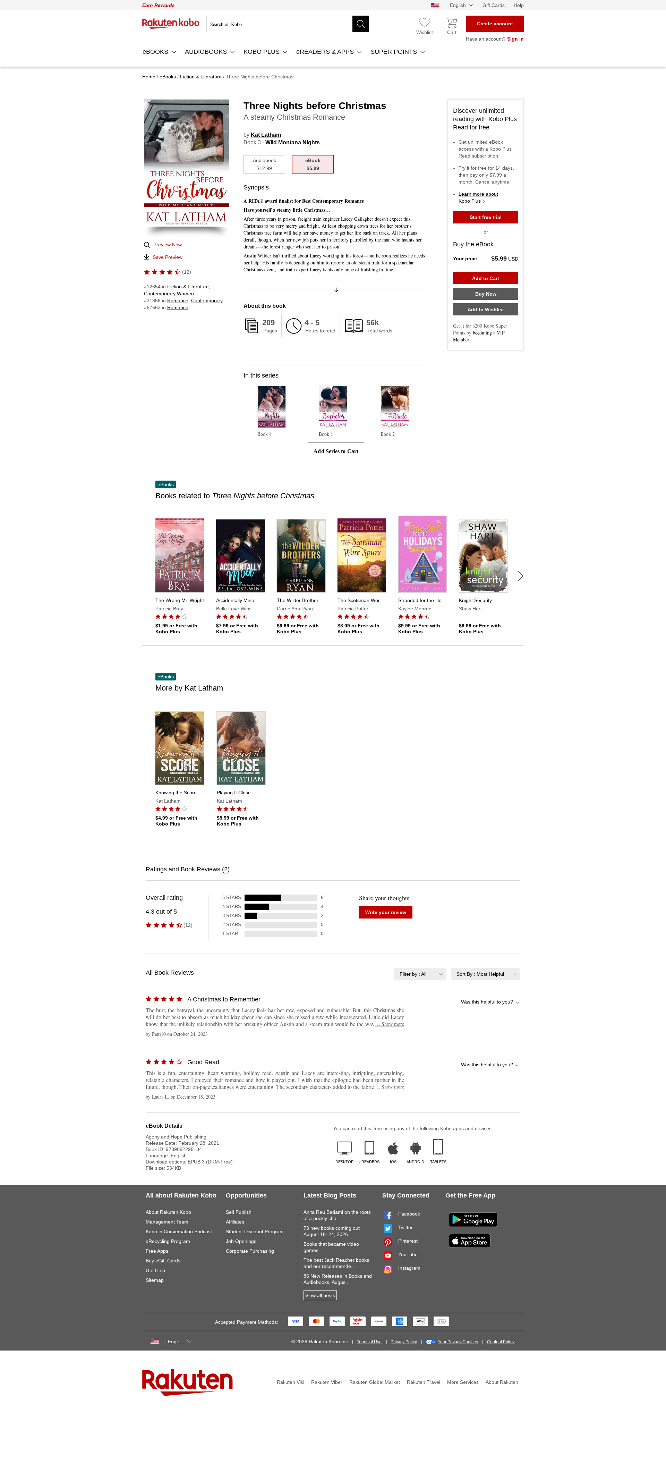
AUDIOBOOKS (207, 51)
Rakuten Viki (290, 1382)
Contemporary (207, 300)
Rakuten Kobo (170, 24)
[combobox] (420, 974)
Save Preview (167, 257)
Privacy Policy (404, 1341)
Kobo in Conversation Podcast (179, 1231)
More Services (463, 1382)
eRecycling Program (168, 1241)
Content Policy (500, 1341)
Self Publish (238, 1212)
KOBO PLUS (262, 51)
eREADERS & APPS (326, 51)
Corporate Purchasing (250, 1251)
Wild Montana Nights (292, 142)
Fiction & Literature (188, 286)
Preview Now (167, 244)
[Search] (360, 24)
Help (519, 5)
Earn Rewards (158, 5)
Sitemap (155, 1280)
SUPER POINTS (394, 51)
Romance (177, 300)
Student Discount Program (255, 1231)
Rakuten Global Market (374, 1382)
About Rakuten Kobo (168, 1212)
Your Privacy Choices (458, 1341)
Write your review (385, 912)
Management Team (167, 1222)
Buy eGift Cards (163, 1260)
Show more (389, 1024)
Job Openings (241, 1241)
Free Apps (157, 1251)
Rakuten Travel (423, 1382)
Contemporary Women (169, 293)
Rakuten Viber (326, 1382)
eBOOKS (156, 51)
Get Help (155, 1270)
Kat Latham (266, 135)
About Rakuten (502, 1382)
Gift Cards (494, 5)
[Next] (521, 576)
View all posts (320, 1295)
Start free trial (486, 217)
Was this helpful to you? (487, 1002)
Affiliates (235, 1222)
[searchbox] (287, 24)
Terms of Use (369, 1341)
